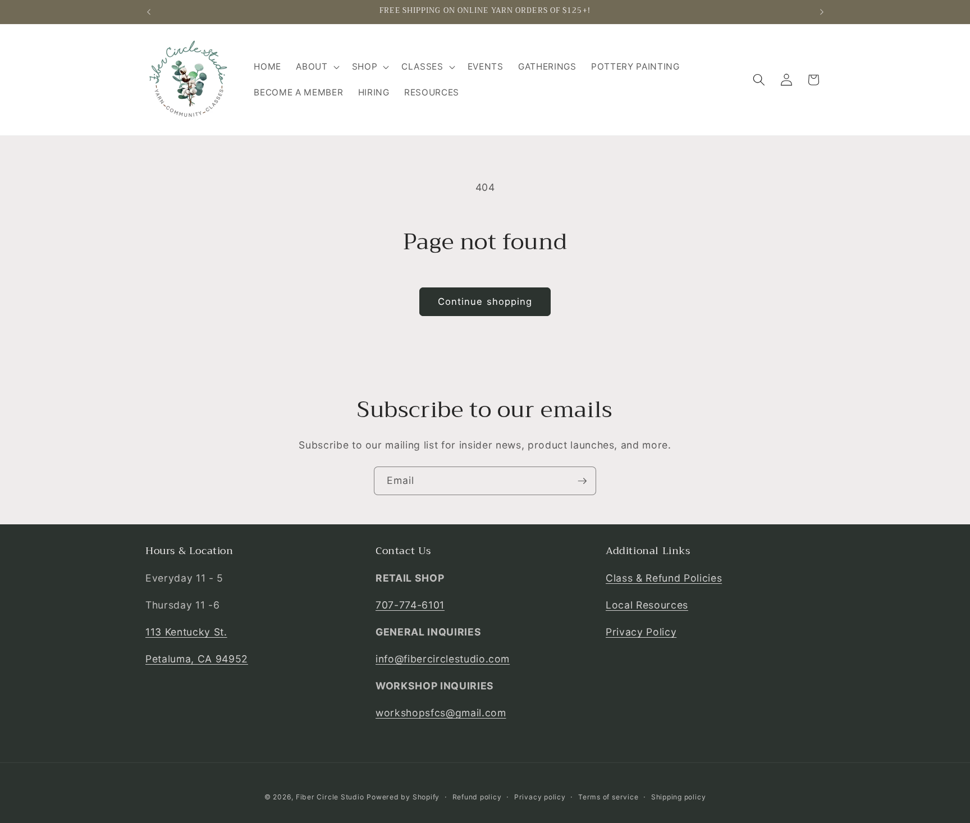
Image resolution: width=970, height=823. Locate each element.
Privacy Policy (641, 632)
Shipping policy (678, 797)
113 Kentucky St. (186, 632)
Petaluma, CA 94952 (196, 659)
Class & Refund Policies (664, 578)
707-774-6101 (410, 605)
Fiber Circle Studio (330, 797)
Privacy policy (540, 797)
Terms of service (608, 797)
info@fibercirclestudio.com (443, 659)
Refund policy (477, 797)
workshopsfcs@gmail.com (441, 713)
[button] (316, 67)
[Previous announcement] (148, 12)
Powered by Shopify (403, 797)
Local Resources (647, 605)
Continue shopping (485, 301)
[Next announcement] (821, 12)
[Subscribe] (582, 481)
